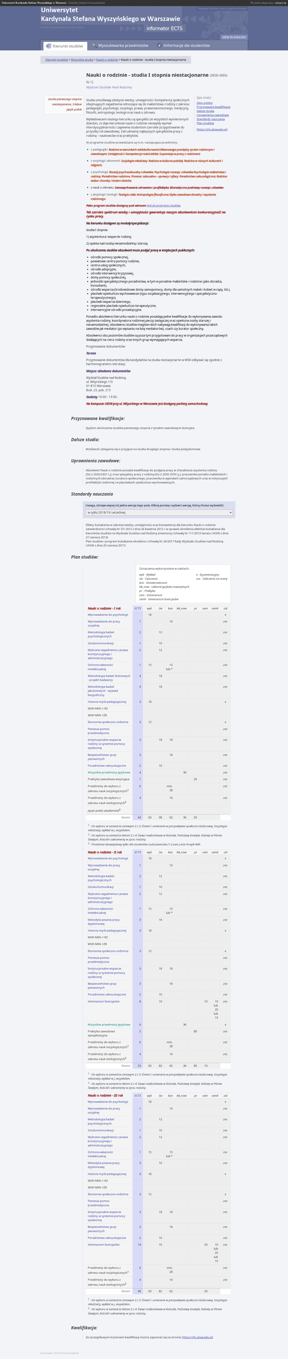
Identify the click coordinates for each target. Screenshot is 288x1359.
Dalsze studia (205, 111)
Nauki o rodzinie (107, 60)
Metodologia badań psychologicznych (101, 634)
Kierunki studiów (68, 46)
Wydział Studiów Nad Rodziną (109, 87)
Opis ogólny (205, 103)
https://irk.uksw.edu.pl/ (212, 129)
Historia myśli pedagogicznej (107, 702)
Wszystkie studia (82, 60)
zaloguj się (280, 2)
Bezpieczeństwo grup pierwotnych (102, 757)
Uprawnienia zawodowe (213, 115)
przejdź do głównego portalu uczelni (61, 27)
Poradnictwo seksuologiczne (107, 766)
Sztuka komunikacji (101, 643)
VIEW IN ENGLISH (234, 37)
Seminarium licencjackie (103, 1001)
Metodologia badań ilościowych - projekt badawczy (109, 678)
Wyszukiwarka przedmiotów (123, 45)
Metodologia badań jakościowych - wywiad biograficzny (103, 691)
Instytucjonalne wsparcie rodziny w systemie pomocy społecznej (106, 744)
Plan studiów (205, 123)
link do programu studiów (163, 205)
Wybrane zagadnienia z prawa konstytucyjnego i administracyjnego (108, 654)
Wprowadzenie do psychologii (108, 615)
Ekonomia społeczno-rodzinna (108, 722)
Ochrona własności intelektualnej (100, 667)
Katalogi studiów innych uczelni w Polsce (222, 8)
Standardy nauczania (211, 119)
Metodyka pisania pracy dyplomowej (104, 922)
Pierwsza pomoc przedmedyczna (99, 731)
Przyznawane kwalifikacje (213, 107)
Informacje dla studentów (187, 45)
